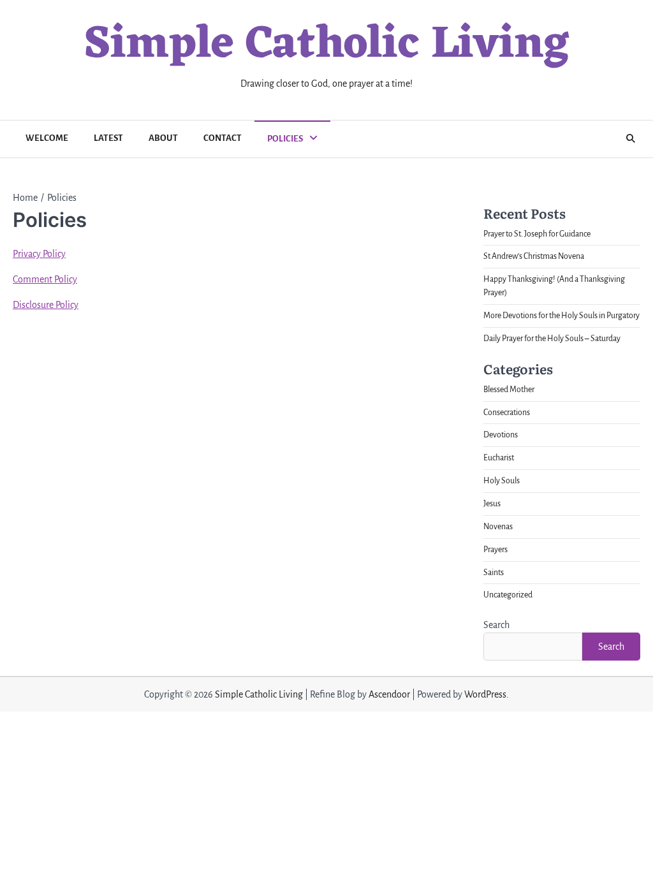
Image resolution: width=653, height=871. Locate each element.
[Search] (630, 139)
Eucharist (498, 457)
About (163, 138)
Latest (108, 138)
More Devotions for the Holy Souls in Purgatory (561, 315)
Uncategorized (507, 594)
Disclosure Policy (45, 305)
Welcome (47, 138)
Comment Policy (45, 279)
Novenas (498, 526)
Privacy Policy (39, 254)
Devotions (500, 434)
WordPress (485, 694)
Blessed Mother (508, 389)
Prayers (495, 549)
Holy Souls (501, 480)
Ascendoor (389, 694)
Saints (493, 572)
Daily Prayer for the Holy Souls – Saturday (551, 338)
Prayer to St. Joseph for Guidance (537, 234)
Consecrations (506, 412)
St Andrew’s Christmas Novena (533, 256)
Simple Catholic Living (326, 45)
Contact (222, 138)
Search (496, 625)
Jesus (492, 503)
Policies (285, 138)
